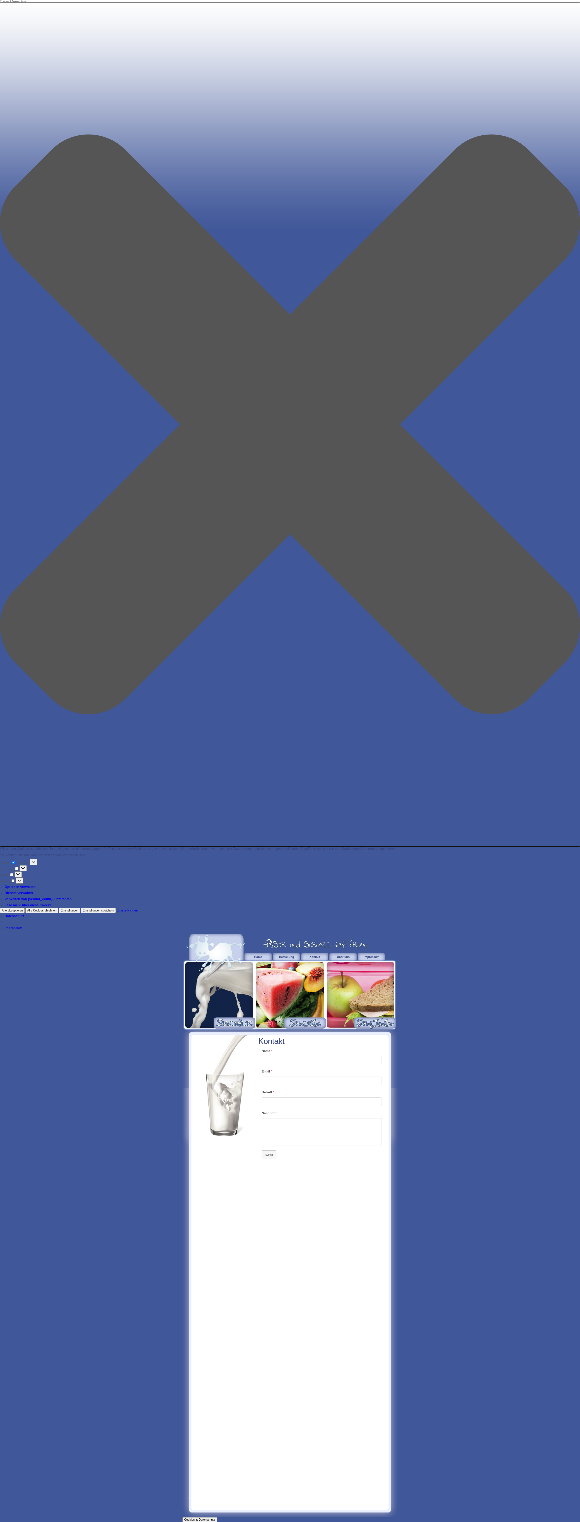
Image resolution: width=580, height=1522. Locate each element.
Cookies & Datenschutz (199, 1519)
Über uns (343, 957)
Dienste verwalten (19, 893)
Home (258, 957)
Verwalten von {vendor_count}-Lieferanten (38, 899)
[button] (290, 424)
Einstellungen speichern (98, 910)
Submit (269, 1154)
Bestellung (286, 957)
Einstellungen (69, 910)
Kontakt (314, 957)
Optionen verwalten (20, 887)
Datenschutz (14, 916)
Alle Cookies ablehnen (41, 910)
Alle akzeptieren (12, 910)
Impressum (13, 928)
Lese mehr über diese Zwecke (28, 905)
